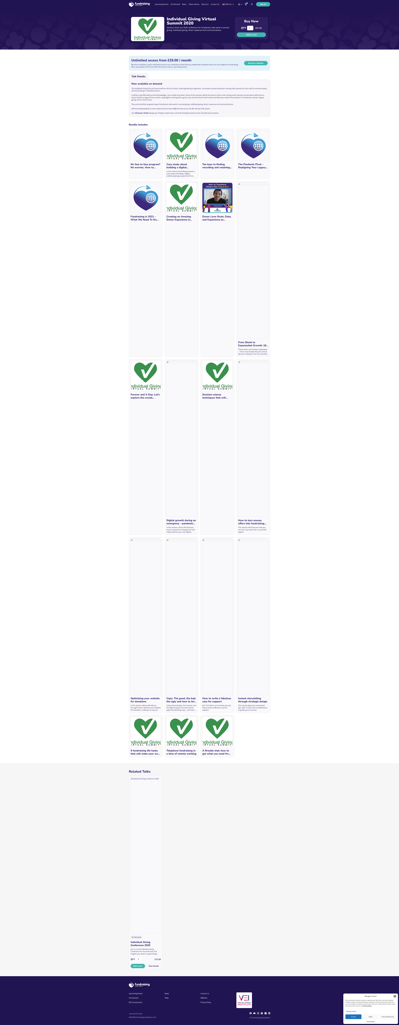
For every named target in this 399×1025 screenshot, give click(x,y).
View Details (154, 966)
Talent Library (193, 4)
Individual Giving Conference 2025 (140, 944)
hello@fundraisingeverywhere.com (142, 1017)
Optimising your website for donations (145, 700)
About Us (205, 4)
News (184, 4)
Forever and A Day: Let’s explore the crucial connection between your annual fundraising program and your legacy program (145, 396)
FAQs (167, 998)
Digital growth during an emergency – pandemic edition (181, 522)
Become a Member (256, 63)
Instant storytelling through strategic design (252, 700)
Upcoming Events (162, 4)
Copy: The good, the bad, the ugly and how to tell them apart (181, 700)
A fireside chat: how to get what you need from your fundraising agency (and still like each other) (217, 752)
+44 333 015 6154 (135, 1014)
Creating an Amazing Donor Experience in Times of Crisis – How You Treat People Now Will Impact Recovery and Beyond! (179, 218)
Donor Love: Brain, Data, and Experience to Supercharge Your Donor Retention (216, 218)
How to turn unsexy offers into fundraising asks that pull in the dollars (251, 522)
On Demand (175, 4)
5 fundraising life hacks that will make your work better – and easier (145, 752)
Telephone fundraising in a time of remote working (181, 752)
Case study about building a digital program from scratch (179, 166)
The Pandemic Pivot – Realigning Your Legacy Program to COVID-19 (252, 166)
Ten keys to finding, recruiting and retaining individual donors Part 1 (216, 166)
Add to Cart (251, 34)
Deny (371, 1017)
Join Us (263, 4)
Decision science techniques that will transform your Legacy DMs (215, 396)
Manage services (351, 1011)
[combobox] (228, 4)
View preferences (388, 1017)
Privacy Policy (371, 1021)
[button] (395, 996)
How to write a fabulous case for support (216, 700)
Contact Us (215, 4)
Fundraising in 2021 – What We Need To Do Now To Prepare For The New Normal (145, 218)
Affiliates (204, 998)
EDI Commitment (135, 1002)
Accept (353, 1017)
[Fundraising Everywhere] (139, 4)
